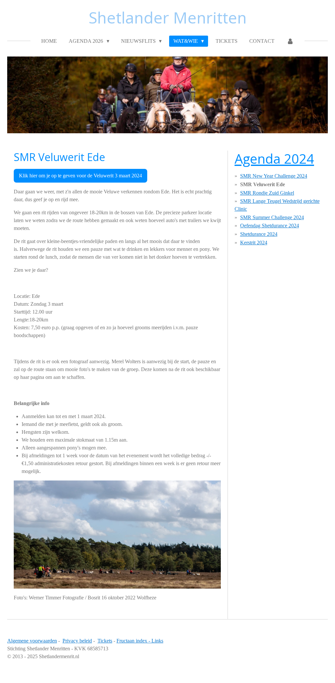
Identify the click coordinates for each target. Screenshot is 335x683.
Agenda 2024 (274, 159)
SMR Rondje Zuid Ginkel (267, 193)
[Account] (290, 41)
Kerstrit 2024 (253, 242)
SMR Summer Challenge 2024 (272, 217)
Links (157, 640)
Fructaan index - (133, 640)
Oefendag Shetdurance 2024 (269, 225)
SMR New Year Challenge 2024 (273, 176)
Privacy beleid (77, 640)
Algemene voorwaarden (32, 640)
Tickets (104, 640)
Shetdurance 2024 (258, 234)
